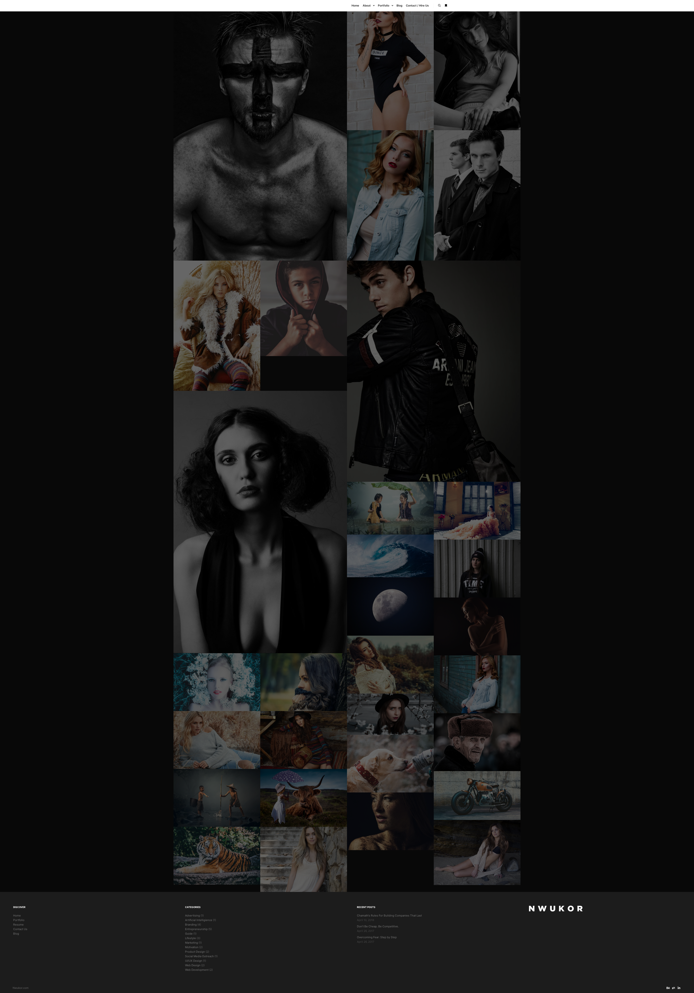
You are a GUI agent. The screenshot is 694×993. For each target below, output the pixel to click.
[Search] (439, 5)
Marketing (191, 942)
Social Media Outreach (199, 956)
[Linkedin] (679, 988)
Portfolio (18, 920)
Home (17, 915)
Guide (189, 933)
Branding (191, 924)
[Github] (673, 988)
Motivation (191, 947)
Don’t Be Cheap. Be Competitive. (378, 926)
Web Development (197, 969)
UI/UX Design (193, 960)
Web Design (192, 965)
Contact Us (20, 929)
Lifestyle (190, 938)
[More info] (446, 5)
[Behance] (668, 988)
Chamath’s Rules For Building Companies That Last (389, 915)
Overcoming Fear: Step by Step (377, 937)
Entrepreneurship (196, 929)
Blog (16, 933)
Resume (18, 924)
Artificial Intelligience (198, 920)
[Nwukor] (260, 5)
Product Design (195, 951)
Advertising (192, 915)
